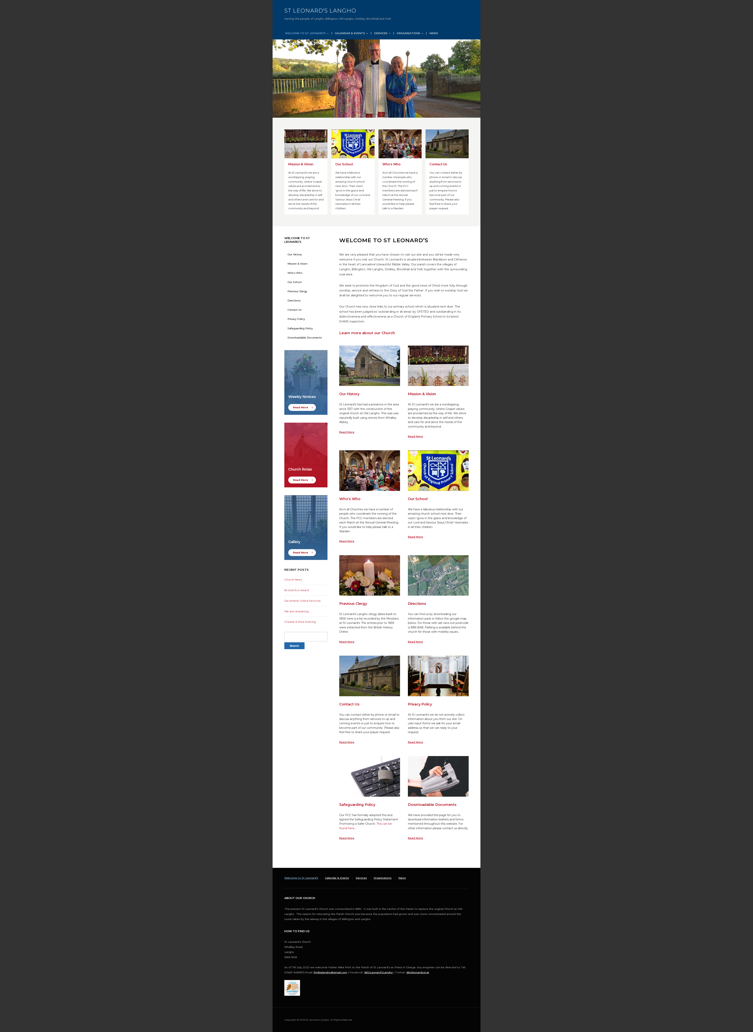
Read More (346, 432)
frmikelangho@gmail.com (330, 972)
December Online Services (302, 600)
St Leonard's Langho (320, 10)
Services (380, 33)
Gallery (294, 542)
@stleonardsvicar (418, 972)
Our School (344, 164)
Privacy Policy (420, 704)
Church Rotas (300, 469)
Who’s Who (391, 164)
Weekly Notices (302, 397)
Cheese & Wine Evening (300, 621)
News (433, 33)
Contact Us (438, 164)
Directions (417, 604)
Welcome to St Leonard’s (305, 33)
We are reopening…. (297, 611)
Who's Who (294, 272)
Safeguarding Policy (357, 805)
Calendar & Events (350, 33)
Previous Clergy (353, 604)
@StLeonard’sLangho (378, 972)
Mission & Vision (300, 164)
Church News (293, 579)
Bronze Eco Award (296, 590)
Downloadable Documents (432, 805)
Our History (349, 394)
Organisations (408, 33)
